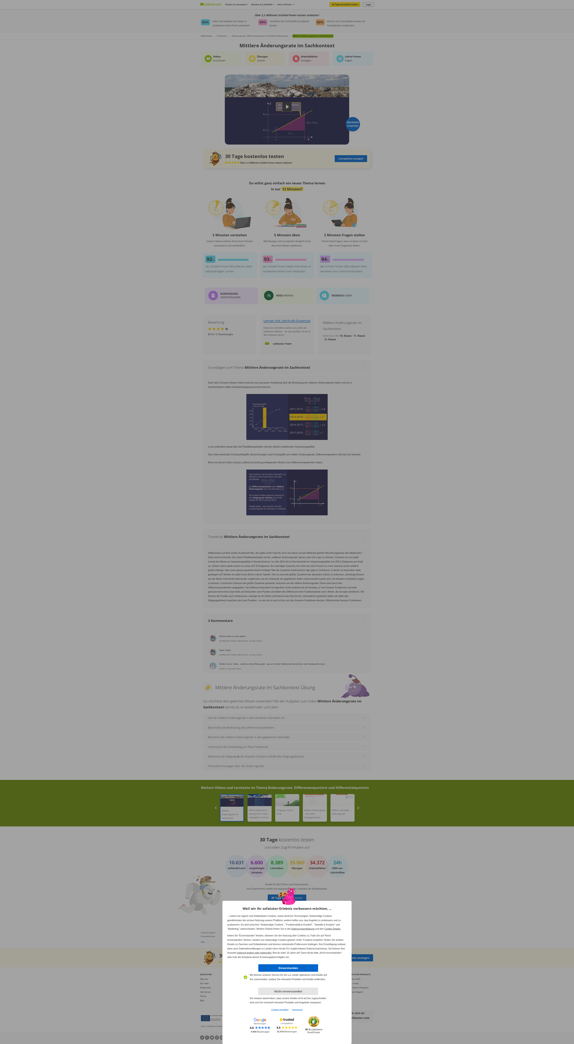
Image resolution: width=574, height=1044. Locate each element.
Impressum (297, 1009)
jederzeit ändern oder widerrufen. (254, 953)
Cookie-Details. (332, 929)
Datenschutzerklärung (303, 929)
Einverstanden (288, 968)
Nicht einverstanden (288, 991)
